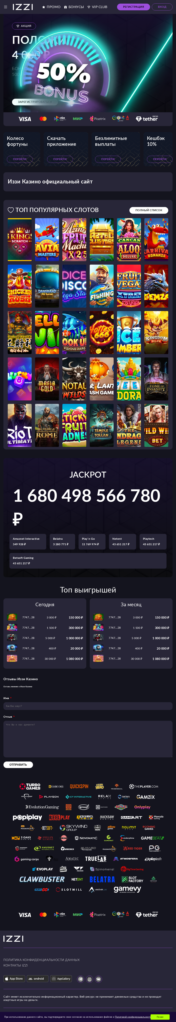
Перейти (19, 159)
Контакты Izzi (15, 965)
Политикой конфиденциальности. (133, 1017)
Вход (162, 7)
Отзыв (7, 716)
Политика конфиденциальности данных (41, 960)
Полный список (148, 210)
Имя (6, 698)
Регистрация (133, 7)
